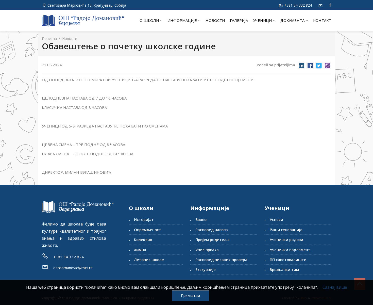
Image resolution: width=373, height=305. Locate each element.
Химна (140, 249)
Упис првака (207, 249)
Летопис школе (149, 259)
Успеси (276, 219)
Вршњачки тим (284, 269)
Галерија (239, 20)
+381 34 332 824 (297, 5)
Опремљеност (147, 229)
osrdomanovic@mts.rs (73, 267)
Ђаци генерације (286, 229)
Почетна (49, 38)
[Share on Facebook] (310, 65)
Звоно (201, 219)
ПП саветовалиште (288, 259)
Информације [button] (182, 20)
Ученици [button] (263, 20)
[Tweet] (319, 65)
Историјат (144, 219)
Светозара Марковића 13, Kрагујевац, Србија (86, 5)
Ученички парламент (290, 249)
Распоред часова (211, 229)
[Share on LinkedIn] (301, 65)
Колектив (143, 239)
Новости (215, 20)
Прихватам (190, 295)
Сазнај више (335, 287)
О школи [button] (150, 20)
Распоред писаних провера (221, 259)
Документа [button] (293, 20)
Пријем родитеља (212, 239)
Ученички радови (286, 239)
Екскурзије (205, 269)
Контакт (322, 20)
